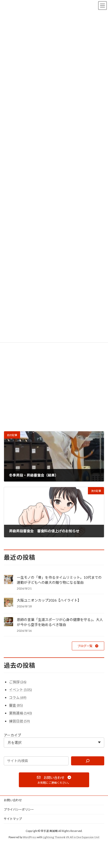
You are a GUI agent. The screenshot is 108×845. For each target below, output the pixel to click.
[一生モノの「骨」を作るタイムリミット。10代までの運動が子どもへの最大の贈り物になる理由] (8, 580)
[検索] (87, 760)
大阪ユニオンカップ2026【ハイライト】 (49, 600)
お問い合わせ (13, 800)
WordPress (29, 837)
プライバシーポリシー (19, 809)
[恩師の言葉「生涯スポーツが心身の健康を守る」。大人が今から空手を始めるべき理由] (8, 622)
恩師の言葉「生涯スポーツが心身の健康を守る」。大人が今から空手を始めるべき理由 (60, 622)
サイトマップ (13, 819)
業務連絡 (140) (20, 713)
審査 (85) (16, 705)
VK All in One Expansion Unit (82, 837)
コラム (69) (17, 697)
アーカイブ (12, 735)
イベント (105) (20, 689)
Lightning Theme (53, 837)
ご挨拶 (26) (17, 681)
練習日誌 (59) (19, 721)
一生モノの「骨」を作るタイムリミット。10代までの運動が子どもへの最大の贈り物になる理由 (59, 580)
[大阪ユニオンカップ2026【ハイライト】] (8, 603)
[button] (88, 646)
